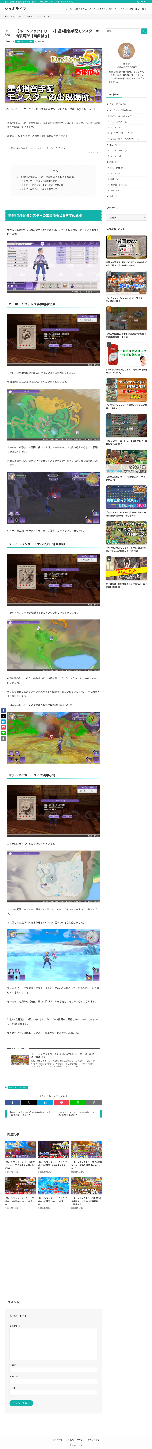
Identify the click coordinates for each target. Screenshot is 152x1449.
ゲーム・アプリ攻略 (121, 110)
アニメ (115, 173)
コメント (15, 1325)
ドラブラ (116, 127)
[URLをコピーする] (94, 1102)
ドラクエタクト (118, 121)
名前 (13, 1364)
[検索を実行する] (144, 31)
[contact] (141, 1)
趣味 (113, 161)
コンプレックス (118, 150)
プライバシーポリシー (75, 1439)
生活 (113, 144)
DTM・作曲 (116, 167)
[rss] (138, 1)
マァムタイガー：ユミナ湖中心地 (41, 188)
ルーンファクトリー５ (24, 41)
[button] (12, 1102)
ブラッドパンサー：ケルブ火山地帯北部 (44, 184)
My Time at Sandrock (121, 116)
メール (14, 1376)
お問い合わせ (93, 1439)
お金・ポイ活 (117, 104)
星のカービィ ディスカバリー (125, 138)
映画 (114, 179)
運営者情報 (57, 1439)
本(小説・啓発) (118, 184)
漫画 (114, 190)
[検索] (145, 1)
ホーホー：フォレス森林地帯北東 (41, 180)
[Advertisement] (53, 1256)
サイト (13, 1388)
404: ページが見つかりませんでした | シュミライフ (38, 148)
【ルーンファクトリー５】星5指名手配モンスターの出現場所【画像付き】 (62, 1055)
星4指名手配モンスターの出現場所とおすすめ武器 (47, 176)
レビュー (116, 156)
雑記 (113, 196)
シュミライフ (15, 8)
